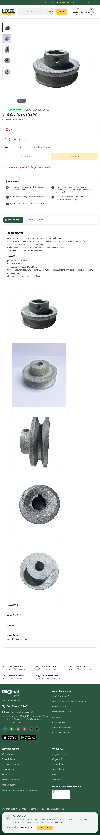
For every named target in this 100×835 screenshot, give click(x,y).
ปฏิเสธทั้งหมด (27, 827)
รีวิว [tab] (44, 219)
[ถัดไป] (93, 64)
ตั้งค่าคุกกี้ (11, 827)
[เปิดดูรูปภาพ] (56, 64)
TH (82, 2)
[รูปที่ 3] (7, 49)
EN (88, 2)
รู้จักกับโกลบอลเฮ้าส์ (60, 696)
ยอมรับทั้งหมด (45, 827)
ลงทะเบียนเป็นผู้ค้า (59, 722)
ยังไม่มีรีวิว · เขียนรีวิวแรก (13, 119)
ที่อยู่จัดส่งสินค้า (58, 769)
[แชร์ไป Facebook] (9, 139)
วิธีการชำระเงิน (8, 769)
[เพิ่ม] (27, 147)
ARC (4, 109)
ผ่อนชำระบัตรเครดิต (10, 780)
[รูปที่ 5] (7, 71)
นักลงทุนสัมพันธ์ (59, 706)
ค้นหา (61, 11)
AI (53, 11)
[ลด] (13, 147)
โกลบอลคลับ (57, 780)
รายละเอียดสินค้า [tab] (14, 219)
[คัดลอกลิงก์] (26, 139)
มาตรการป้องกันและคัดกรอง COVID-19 (69, 701)
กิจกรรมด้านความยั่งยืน (62, 727)
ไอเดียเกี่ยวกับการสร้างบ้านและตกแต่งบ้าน (19, 790)
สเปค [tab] (31, 219)
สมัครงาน (56, 717)
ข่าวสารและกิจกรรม (60, 732)
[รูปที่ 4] (7, 60)
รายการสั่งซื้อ (57, 764)
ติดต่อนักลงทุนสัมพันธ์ (61, 712)
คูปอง (54, 774)
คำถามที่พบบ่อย (8, 754)
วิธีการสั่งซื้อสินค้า (9, 759)
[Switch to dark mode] (96, 2)
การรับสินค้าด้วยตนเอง (11, 764)
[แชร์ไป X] (20, 139)
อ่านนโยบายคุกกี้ (59, 822)
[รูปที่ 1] (7, 27)
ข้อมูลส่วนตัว (57, 759)
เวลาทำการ (34, 809)
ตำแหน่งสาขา (7, 774)
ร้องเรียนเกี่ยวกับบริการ (55, 809)
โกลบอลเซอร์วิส (8, 785)
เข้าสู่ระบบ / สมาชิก (60, 754)
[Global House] (8, 12)
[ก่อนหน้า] (20, 64)
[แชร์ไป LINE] (14, 139)
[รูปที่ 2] (7, 38)
